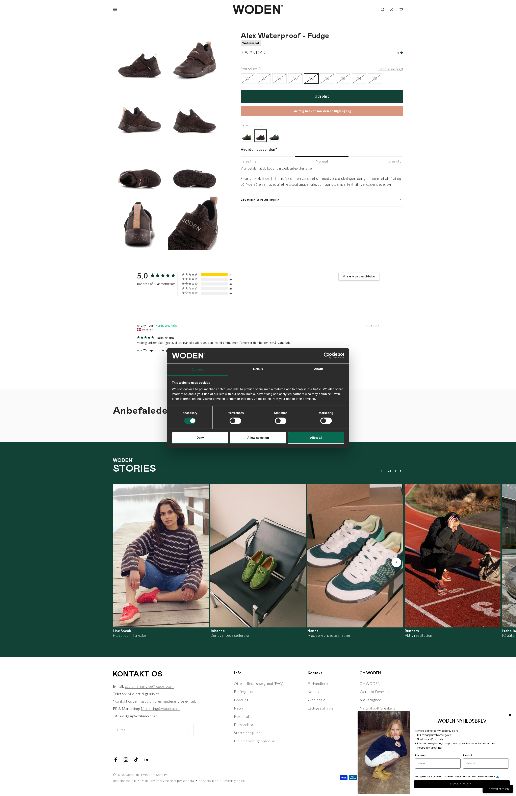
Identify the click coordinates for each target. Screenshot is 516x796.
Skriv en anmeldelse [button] (361, 276)
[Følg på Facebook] (115, 759)
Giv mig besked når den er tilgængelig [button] (321, 111)
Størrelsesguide (247, 732)
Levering (241, 700)
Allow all (316, 437)
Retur (238, 708)
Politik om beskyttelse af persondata (167, 780)
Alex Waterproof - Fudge (153, 350)
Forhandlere (318, 683)
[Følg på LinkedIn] (146, 759)
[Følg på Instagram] (126, 759)
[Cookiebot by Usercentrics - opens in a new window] (326, 355)
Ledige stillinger (321, 708)
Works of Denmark (375, 691)
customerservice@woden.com (149, 686)
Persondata (243, 724)
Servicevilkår (208, 780)
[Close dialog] (510, 715)
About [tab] (318, 369)
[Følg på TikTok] (136, 759)
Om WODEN (370, 683)
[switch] (235, 421)
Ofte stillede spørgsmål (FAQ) (258, 683)
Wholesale (317, 700)
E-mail (467, 755)
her (497, 776)
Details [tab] (258, 369)
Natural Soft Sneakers (377, 708)
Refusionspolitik (124, 780)
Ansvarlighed (370, 700)
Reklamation (244, 716)
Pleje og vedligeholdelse (254, 741)
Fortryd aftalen (498, 789)
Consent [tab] (197, 369)
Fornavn (421, 755)
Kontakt (314, 691)
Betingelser (244, 691)
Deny (200, 437)
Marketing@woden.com (160, 708)
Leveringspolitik (234, 780)
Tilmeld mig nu (462, 784)
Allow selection (258, 437)
